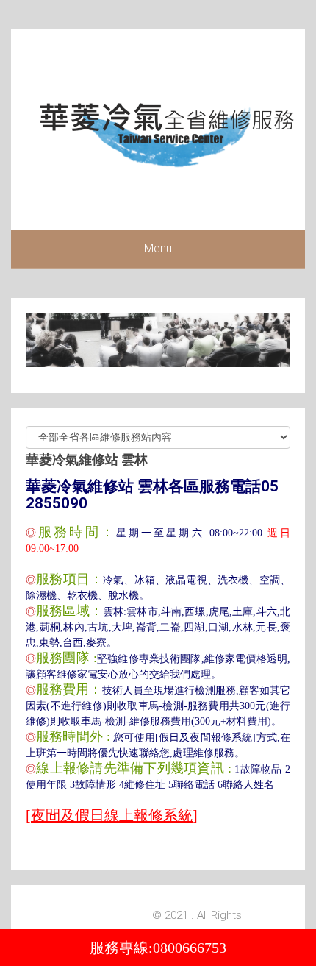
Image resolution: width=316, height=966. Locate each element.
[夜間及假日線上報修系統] (112, 815)
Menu (158, 248)
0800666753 (189, 948)
